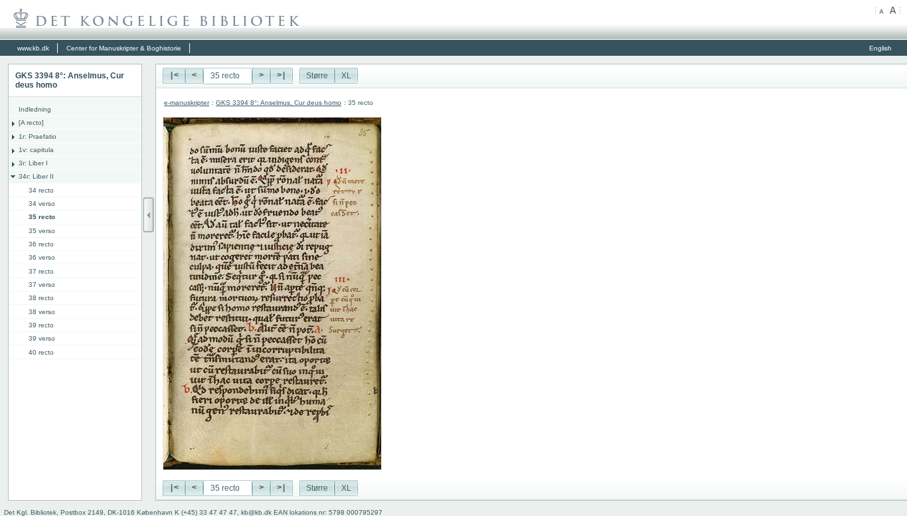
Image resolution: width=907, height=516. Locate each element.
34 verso (42, 203)
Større (317, 75)
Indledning (35, 109)
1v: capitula (36, 149)
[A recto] (31, 122)
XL (346, 75)
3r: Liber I (33, 163)
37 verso (42, 284)
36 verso (42, 257)
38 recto (41, 297)
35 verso (42, 230)
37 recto (41, 271)
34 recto (41, 190)
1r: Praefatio (37, 136)
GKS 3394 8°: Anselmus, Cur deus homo (278, 102)
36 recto (41, 244)
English (880, 48)
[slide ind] (148, 215)
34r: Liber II (36, 176)
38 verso (42, 311)
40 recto (41, 352)
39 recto (41, 325)
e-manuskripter (186, 102)
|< (174, 75)
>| (281, 75)
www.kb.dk (33, 48)
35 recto (42, 216)
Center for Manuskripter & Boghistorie (123, 48)
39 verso (42, 338)
